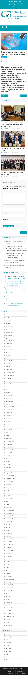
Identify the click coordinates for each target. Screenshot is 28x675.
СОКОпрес (14, 18)
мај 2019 (8, 564)
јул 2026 (8, 318)
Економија (8, 637)
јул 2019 (8, 559)
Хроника (8, 659)
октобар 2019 (9, 550)
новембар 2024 (10, 375)
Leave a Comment (6, 61)
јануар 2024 (9, 404)
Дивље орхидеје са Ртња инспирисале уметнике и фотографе (15, 298)
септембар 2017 (10, 619)
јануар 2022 (9, 473)
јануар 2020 (9, 541)
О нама (14, 671)
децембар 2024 (10, 372)
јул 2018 (8, 593)
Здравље (8, 642)
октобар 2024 (9, 378)
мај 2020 (8, 530)
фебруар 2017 (9, 625)
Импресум (10, 673)
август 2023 (9, 418)
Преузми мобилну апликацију (15, 4)
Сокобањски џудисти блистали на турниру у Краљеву (12, 149)
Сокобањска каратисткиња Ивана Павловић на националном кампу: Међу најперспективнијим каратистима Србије (16, 248)
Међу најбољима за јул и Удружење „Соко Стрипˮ (15, 266)
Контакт (23, 673)
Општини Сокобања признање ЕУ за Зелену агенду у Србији (12, 173)
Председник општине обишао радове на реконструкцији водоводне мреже (5, 96)
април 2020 (9, 533)
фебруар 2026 (9, 332)
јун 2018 (8, 596)
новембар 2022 (10, 444)
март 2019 (8, 570)
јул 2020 (8, 524)
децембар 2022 (10, 441)
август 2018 (9, 590)
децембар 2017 (10, 613)
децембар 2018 (10, 579)
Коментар (6, 192)
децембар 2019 (10, 544)
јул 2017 (8, 622)
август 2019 (9, 556)
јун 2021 (8, 493)
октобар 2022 (9, 447)
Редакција (16, 60)
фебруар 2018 (9, 607)
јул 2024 (8, 386)
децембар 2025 (10, 338)
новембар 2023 (10, 409)
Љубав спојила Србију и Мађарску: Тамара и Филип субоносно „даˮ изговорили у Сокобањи (15, 255)
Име (4, 207)
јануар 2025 (9, 369)
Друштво (4, 57)
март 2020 (8, 536)
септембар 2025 (10, 346)
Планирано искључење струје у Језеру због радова (16, 242)
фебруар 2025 (9, 366)
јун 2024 (8, 389)
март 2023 (8, 432)
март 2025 (8, 363)
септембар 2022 (10, 450)
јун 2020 (8, 527)
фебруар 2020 (9, 539)
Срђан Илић (16, 152)
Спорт (7, 654)
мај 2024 (8, 392)
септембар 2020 (10, 519)
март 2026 (8, 329)
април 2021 (9, 498)
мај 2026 (8, 323)
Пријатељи (17, 673)
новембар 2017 (10, 616)
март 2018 (8, 605)
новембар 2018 (10, 582)
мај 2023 (8, 427)
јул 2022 (8, 455)
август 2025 (9, 349)
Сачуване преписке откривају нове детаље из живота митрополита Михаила (15, 283)
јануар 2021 (9, 507)
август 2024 (9, 384)
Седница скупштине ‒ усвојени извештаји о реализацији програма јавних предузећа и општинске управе (12, 124)
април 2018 (9, 602)
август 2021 (9, 487)
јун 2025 (8, 355)
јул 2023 (8, 421)
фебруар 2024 (9, 401)
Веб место (5, 219)
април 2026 (9, 326)
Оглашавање (21, 671)
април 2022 (9, 464)
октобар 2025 (9, 343)
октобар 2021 (9, 481)
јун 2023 (8, 424)
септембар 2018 (10, 587)
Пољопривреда (10, 651)
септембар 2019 (10, 553)
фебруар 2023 (9, 435)
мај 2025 (8, 358)
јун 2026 (8, 320)
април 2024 (9, 395)
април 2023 (9, 429)
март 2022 (8, 467)
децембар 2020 (10, 510)
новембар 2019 (10, 547)
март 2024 (8, 398)
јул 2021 (8, 490)
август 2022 (9, 452)
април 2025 (9, 361)
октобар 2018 (9, 585)
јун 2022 (8, 458)
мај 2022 (8, 461)
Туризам (8, 657)
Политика (8, 648)
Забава (8, 639)
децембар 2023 (10, 406)
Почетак (9, 671)
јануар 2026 (9, 335)
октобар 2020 (9, 516)
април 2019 (9, 567)
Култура (8, 645)
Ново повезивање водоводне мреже (24, 96)
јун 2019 (8, 562)
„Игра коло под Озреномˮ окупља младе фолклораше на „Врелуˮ (16, 261)
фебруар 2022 (9, 470)
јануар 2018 (9, 610)
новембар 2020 (10, 513)
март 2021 (8, 501)
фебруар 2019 (9, 573)
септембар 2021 (10, 484)
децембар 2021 (10, 475)
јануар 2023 (9, 438)
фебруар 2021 (9, 504)
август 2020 (9, 521)
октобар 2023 (9, 412)
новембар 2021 (10, 478)
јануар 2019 (9, 576)
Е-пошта (5, 213)
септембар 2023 (10, 415)
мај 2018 (8, 599)
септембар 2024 (10, 381)
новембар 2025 (10, 340)
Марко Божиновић (16, 128)
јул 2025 (8, 352)
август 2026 (9, 315)
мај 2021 (8, 496)
